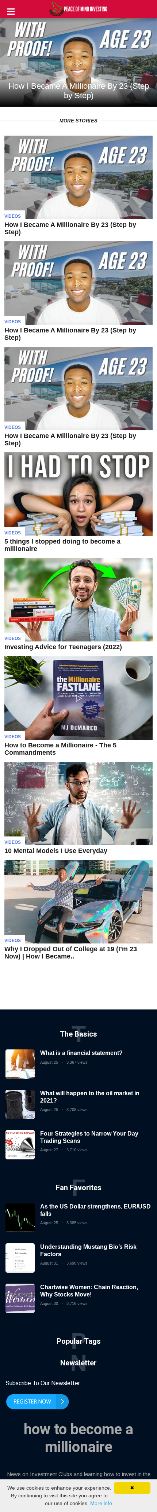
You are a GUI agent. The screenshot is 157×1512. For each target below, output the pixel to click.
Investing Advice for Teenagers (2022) (63, 647)
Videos (12, 216)
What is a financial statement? (81, 1053)
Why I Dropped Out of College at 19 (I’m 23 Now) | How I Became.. (70, 952)
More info (101, 1503)
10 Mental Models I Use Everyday (55, 850)
